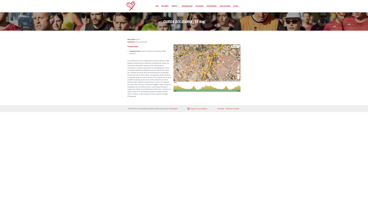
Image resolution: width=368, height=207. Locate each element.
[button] (178, 6)
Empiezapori (173, 109)
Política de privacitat (232, 109)
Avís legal (221, 109)
